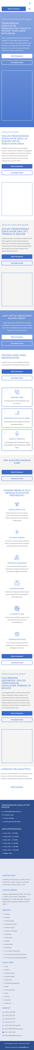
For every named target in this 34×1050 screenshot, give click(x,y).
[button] (29, 9)
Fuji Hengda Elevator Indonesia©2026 (17, 1043)
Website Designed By (17, 1047)
